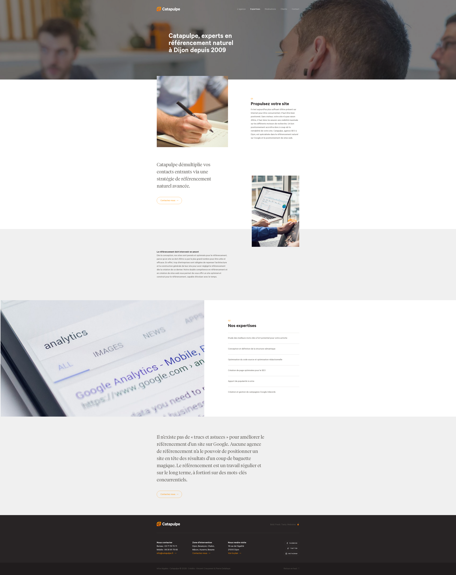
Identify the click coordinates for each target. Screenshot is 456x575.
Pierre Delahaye (223, 569)
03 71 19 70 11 (170, 546)
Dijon (194, 546)
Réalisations (270, 9)
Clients (284, 9)
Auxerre (203, 550)
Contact (295, 9)
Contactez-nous (199, 553)
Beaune (211, 550)
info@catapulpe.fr (165, 553)
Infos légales (162, 569)
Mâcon (195, 550)
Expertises (255, 9)
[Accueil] (168, 9)
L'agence (241, 9)
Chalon (211, 546)
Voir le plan (233, 553)
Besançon (202, 546)
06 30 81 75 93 (171, 550)
